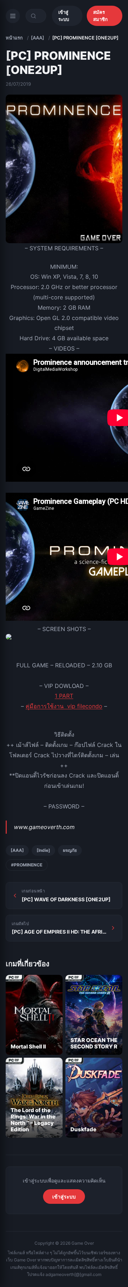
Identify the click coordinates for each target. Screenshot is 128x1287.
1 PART (64, 695)
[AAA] (37, 38)
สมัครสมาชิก (100, 15)
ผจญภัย (70, 850)
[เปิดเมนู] (13, 16)
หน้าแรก (14, 38)
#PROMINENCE (26, 864)
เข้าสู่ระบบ (63, 15)
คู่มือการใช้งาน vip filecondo (64, 706)
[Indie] (43, 850)
